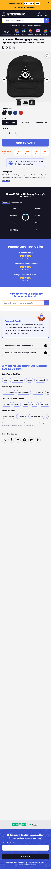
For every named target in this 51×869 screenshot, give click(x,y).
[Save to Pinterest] (24, 440)
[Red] (21, 113)
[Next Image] (46, 79)
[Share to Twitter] (4, 440)
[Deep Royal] (15, 113)
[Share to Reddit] (31, 440)
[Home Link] (16, 14)
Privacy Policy (32, 862)
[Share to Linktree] (18, 440)
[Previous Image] (4, 79)
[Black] (4, 113)
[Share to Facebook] (11, 440)
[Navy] (10, 113)
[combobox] (23, 20)
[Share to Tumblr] (38, 440)
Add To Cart (25, 142)
